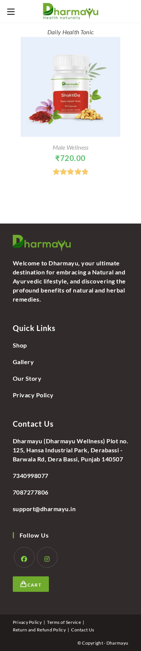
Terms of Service (64, 622)
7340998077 (31, 475)
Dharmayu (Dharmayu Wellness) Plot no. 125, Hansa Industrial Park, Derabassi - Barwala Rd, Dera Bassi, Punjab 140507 (71, 450)
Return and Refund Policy (39, 630)
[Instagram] (47, 557)
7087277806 (31, 492)
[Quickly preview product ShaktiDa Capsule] (131, 50)
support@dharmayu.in (44, 508)
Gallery (23, 361)
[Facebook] (24, 557)
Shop (20, 345)
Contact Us (82, 630)
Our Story (27, 378)
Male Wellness (71, 147)
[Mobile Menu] (11, 11)
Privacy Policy (33, 394)
